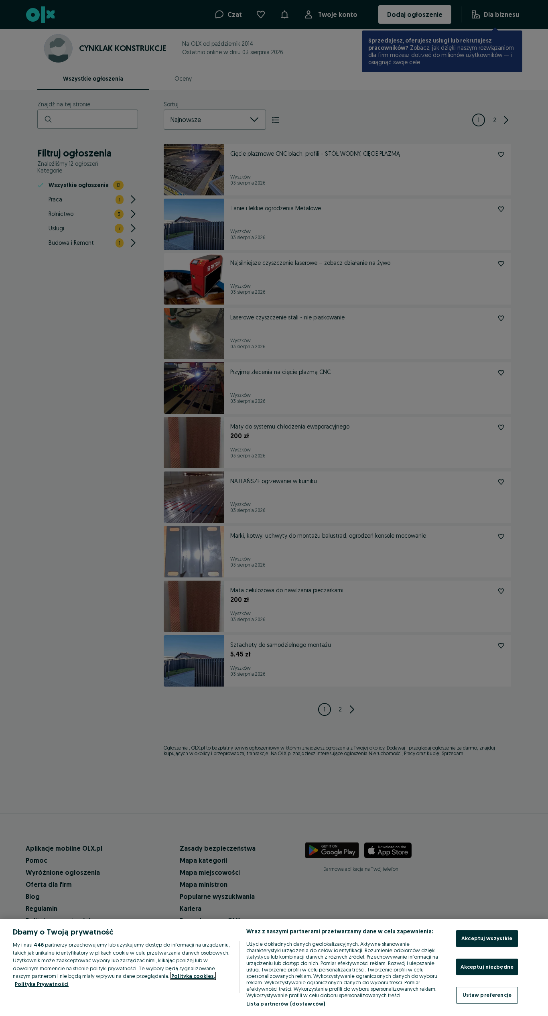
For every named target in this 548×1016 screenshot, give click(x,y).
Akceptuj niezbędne (487, 966)
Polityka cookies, (193, 976)
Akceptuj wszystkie (486, 938)
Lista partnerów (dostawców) (285, 1003)
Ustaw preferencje (487, 995)
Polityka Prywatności (42, 984)
